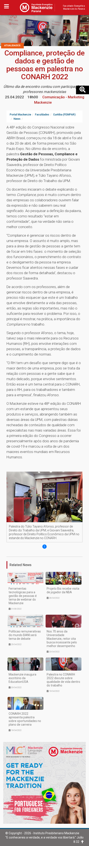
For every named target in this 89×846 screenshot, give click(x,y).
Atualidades (12, 45)
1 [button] (44, 546)
